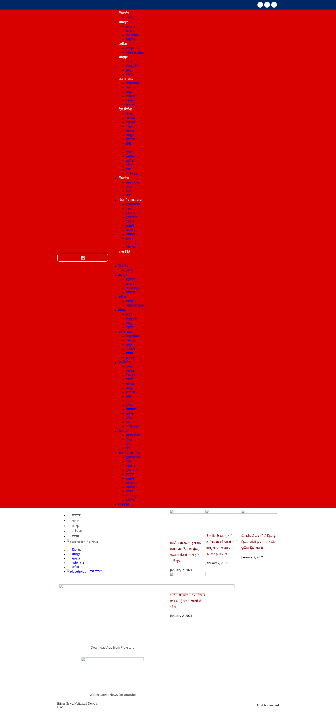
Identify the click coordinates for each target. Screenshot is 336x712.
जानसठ (130, 230)
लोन (128, 195)
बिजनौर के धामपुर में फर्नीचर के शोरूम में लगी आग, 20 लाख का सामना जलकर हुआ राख (221, 545)
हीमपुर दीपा (133, 66)
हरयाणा (130, 139)
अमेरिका (131, 156)
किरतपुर (131, 87)
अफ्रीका (130, 161)
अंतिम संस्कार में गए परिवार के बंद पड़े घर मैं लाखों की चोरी (187, 601)
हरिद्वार (130, 221)
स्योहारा (130, 39)
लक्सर (129, 238)
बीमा (128, 191)
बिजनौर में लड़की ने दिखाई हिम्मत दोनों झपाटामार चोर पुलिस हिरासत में (258, 542)
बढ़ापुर (130, 48)
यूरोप (129, 152)
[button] (83, 258)
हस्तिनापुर (132, 243)
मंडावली (130, 96)
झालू (128, 70)
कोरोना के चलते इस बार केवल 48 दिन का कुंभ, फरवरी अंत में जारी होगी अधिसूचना (185, 552)
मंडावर (129, 100)
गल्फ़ (128, 148)
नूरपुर (129, 61)
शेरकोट (130, 31)
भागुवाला (131, 92)
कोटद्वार (130, 213)
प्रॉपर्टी (129, 187)
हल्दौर (129, 17)
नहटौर (129, 74)
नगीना (123, 43)
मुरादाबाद (131, 217)
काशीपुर (131, 247)
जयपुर (129, 135)
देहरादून (130, 122)
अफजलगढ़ (132, 35)
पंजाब (129, 126)
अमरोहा (130, 234)
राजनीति (124, 251)
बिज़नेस (124, 178)
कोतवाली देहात (135, 52)
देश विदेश (125, 109)
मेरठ (128, 208)
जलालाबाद (132, 83)
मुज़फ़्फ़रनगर (133, 204)
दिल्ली (129, 113)
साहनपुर (131, 104)
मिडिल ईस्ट (132, 173)
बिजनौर (124, 13)
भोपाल (130, 131)
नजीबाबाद (126, 78)
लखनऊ (130, 118)
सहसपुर (130, 26)
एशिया (130, 165)
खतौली (130, 225)
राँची (128, 143)
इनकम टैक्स (133, 182)
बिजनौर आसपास (130, 199)
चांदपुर (123, 57)
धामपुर (123, 22)
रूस (128, 169)
